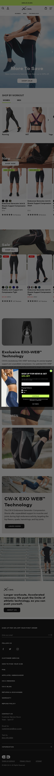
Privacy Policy (38, 400)
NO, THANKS (35, 404)
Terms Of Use (32, 400)
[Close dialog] (51, 371)
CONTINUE (35, 396)
